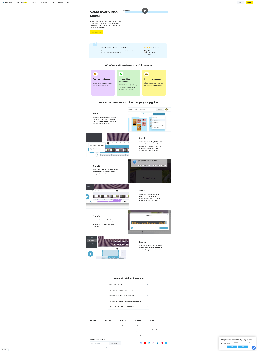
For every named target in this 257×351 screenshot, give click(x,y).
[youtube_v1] (145, 343)
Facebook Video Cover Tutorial (157, 323)
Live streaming (20, 2)
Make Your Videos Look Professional (158, 327)
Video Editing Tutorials (140, 335)
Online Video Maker (124, 331)
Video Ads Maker (124, 327)
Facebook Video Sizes (140, 323)
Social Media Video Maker (126, 323)
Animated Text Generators (141, 333)
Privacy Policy (93, 327)
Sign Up (249, 2)
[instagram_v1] (153, 343)
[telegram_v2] (166, 343)
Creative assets (44, 2)
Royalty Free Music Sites (140, 331)
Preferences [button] (228, 343)
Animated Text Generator (125, 329)
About (91, 323)
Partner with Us (93, 335)
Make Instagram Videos (155, 335)
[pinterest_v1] (162, 343)
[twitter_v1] (149, 343)
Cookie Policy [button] (236, 342)
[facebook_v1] (141, 343)
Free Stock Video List (140, 329)
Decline (231, 346)
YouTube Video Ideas (139, 327)
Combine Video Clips (109, 331)
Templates (33, 2)
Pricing (68, 2)
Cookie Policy (93, 331)
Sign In (240, 2)
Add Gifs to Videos (109, 333)
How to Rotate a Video (155, 331)
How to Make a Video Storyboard (157, 325)
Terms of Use (93, 329)
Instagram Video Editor (125, 325)
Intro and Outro (108, 327)
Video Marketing (123, 333)
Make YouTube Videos (155, 333)
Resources (60, 2)
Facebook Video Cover (110, 323)
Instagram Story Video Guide (156, 329)
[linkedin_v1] (157, 343)
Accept (243, 346)
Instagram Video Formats (140, 325)
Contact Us (92, 325)
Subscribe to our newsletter (97, 339)
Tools (52, 2)
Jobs (91, 333)
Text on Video (108, 325)
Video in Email (108, 329)
